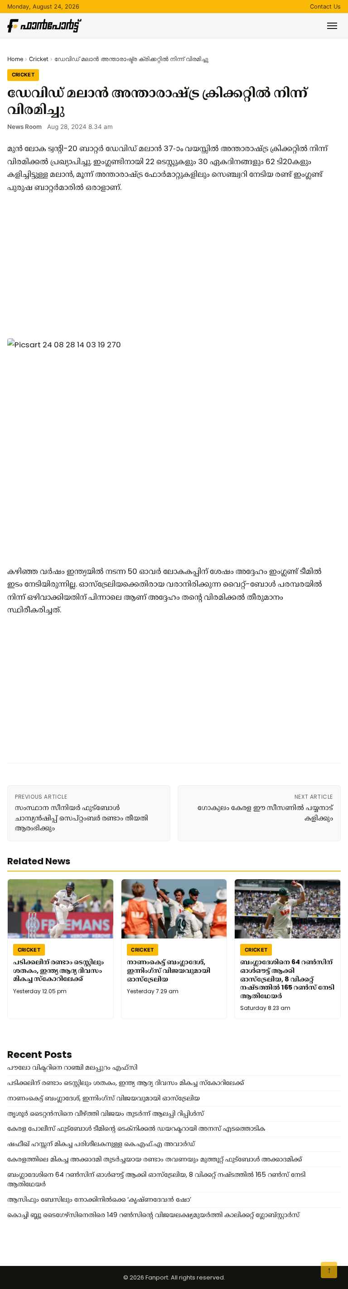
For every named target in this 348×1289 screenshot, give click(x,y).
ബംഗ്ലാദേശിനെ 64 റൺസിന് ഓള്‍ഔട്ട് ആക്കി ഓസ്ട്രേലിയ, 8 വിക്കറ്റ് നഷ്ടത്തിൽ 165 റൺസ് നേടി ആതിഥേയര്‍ (287, 978)
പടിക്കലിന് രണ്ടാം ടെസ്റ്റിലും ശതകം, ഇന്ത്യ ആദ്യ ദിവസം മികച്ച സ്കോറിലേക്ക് (58, 970)
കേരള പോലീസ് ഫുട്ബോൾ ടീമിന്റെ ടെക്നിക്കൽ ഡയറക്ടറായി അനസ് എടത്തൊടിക (136, 1128)
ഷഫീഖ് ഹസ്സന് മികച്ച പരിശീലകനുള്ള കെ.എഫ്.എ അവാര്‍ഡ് (101, 1143)
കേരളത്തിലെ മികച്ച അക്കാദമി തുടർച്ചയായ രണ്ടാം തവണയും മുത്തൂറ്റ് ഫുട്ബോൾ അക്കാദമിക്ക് (154, 1159)
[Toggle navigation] (332, 26)
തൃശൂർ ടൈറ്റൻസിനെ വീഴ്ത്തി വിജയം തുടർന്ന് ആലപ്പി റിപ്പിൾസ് (105, 1113)
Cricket (38, 59)
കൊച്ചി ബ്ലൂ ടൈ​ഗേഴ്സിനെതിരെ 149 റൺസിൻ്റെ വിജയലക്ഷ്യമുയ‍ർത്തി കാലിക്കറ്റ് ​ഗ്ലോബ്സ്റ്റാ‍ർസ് (153, 1214)
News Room (24, 126)
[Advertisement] (170, 266)
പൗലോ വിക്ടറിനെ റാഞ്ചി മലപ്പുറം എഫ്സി (72, 1067)
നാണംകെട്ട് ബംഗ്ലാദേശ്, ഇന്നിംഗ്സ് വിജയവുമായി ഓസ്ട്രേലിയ (168, 970)
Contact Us (325, 6)
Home (15, 59)
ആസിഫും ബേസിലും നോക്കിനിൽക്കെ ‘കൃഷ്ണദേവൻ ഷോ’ (99, 1199)
